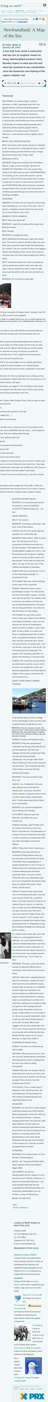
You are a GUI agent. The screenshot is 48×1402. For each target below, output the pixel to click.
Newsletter (33, 12)
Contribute (36, 1325)
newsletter (37, 1288)
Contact (22, 1389)
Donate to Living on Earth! (25, 1255)
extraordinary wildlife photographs (27, 1348)
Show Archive (20, 11)
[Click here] (31, 1248)
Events (10, 12)
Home (3, 11)
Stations (3, 12)
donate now (24, 1271)
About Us (17, 12)
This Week (10, 11)
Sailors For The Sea (31, 1295)
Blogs (41, 11)
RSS (27, 1389)
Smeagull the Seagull (22, 1378)
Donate (25, 12)
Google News (22, 22)
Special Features (31, 11)
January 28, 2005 (11, 47)
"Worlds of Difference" (20, 1208)
